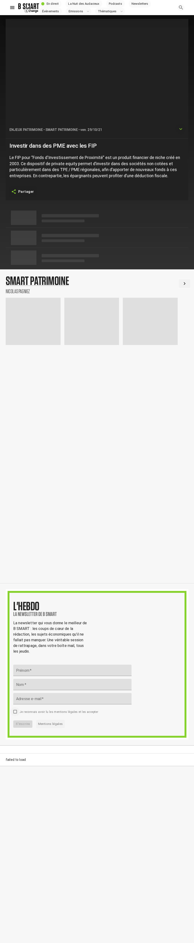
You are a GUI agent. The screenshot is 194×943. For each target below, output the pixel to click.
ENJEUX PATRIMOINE (26, 130)
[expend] (180, 129)
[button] (50, 4)
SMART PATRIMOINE (61, 130)
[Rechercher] (181, 7)
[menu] (12, 7)
